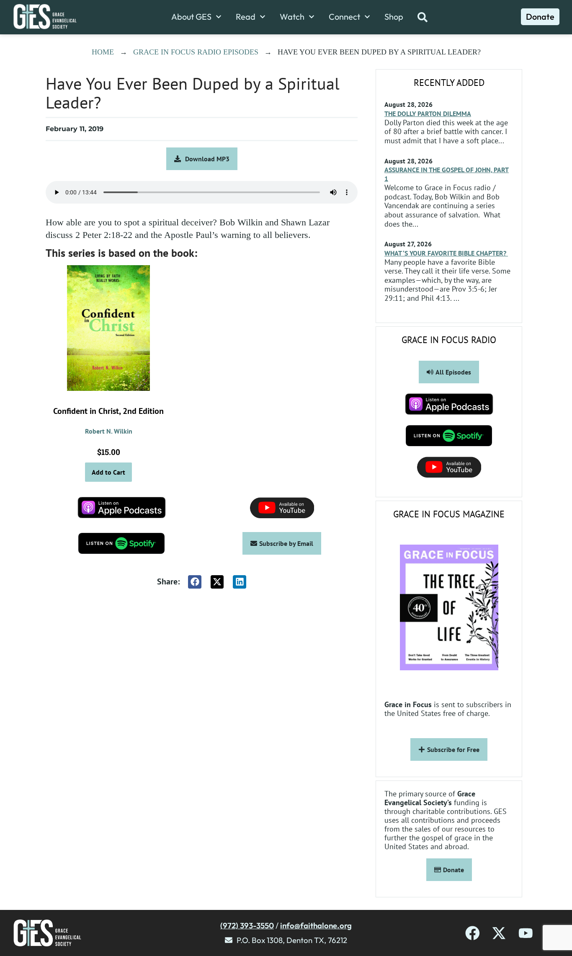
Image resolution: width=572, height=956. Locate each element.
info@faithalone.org (316, 925)
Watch (292, 17)
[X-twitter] (499, 933)
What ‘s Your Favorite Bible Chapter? (446, 253)
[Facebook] (472, 933)
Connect (344, 17)
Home (103, 52)
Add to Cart (108, 472)
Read (245, 17)
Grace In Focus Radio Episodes (195, 52)
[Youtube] (525, 933)
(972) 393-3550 (247, 925)
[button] (194, 582)
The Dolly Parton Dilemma (427, 113)
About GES (191, 17)
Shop (393, 17)
